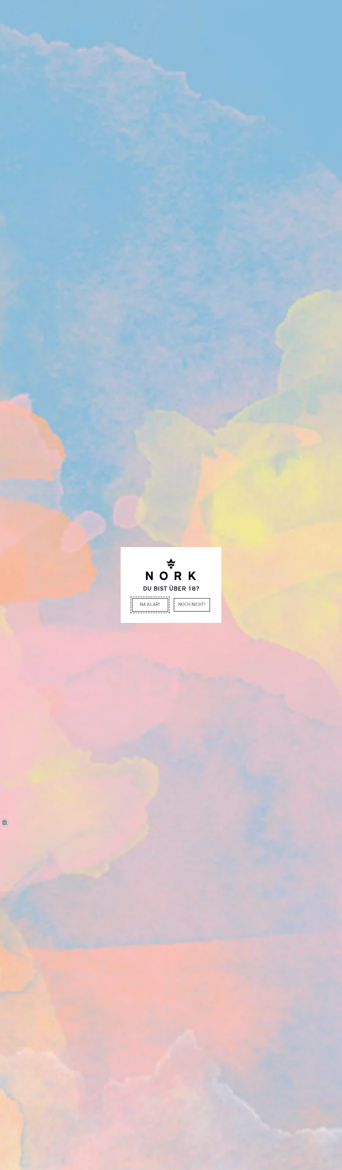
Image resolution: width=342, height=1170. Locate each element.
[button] (150, 605)
